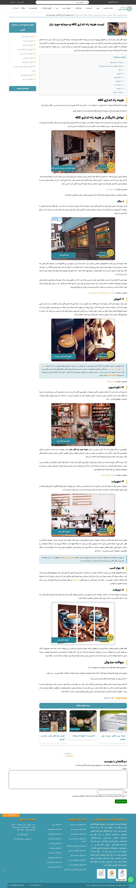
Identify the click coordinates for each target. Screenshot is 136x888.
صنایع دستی (67, 8)
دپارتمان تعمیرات (54, 843)
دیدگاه (68, 769)
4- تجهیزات (118, 81)
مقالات (23, 8)
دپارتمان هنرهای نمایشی (77, 865)
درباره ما (12, 2)
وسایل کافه (111, 381)
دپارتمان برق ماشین (53, 867)
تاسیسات (89, 8)
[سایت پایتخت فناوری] (125, 8)
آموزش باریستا (28, 41)
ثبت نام (16, 8)
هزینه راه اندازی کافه (116, 62)
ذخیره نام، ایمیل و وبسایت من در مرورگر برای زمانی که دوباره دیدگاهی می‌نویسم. (98, 796)
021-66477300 (19, 839)
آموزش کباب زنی (27, 79)
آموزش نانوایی (28, 58)
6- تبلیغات (119, 89)
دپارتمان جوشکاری (54, 857)
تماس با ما (20, 2)
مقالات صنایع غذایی (99, 15)
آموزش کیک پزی (27, 45)
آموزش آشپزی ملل (27, 75)
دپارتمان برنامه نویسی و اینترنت (77, 840)
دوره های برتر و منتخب (77, 824)
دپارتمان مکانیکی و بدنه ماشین (74, 869)
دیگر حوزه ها (33, 8)
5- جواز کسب (118, 85)
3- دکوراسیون (118, 77)
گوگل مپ (20, 834)
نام (125, 792)
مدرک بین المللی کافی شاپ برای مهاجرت (101, 293)
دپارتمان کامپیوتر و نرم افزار (76, 846)
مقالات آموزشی (111, 15)
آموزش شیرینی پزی (27, 53)
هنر (57, 8)
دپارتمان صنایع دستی (77, 829)
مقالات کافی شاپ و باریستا (83, 15)
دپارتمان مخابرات (54, 848)
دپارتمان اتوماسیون (53, 829)
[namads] (122, 874)
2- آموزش (119, 74)
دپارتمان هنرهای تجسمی (76, 860)
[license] (101, 874)
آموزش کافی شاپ (113, 369)
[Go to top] (3, 871)
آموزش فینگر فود (27, 62)
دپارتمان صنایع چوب (53, 862)
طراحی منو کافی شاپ (108, 475)
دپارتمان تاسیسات (54, 853)
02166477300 (112, 2)
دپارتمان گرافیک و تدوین (76, 850)
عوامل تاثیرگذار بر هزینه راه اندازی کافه (110, 66)
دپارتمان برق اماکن (54, 839)
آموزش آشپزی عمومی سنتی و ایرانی (24, 68)
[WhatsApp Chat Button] (131, 879)
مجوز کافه (76, 580)
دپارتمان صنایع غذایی (77, 834)
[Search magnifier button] (87, 2)
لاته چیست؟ (111, 189)
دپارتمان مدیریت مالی (77, 855)
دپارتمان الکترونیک (54, 834)
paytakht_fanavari (17, 885)
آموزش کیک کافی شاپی (25, 49)
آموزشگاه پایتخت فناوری (118, 824)
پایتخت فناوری (108, 8)
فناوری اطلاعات (46, 8)
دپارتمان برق (56, 824)
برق (98, 8)
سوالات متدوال (117, 92)
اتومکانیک (78, 8)
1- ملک (120, 70)
